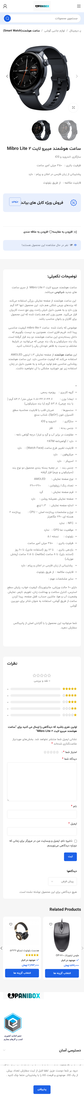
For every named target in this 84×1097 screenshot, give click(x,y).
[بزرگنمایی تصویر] (73, 107)
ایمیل (72, 824)
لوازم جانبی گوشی (54, 31)
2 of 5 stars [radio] (54, 752)
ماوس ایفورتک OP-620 (67, 955)
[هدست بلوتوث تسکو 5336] (22, 933)
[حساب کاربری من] (5, 6)
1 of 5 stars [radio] (57, 752)
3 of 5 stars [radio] (51, 752)
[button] (77, 76)
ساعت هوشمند (63, 355)
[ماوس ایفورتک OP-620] (62, 936)
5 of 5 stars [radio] (44, 752)
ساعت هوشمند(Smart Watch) (21, 31)
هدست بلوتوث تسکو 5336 (24, 950)
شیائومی (59, 292)
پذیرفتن (42, 1089)
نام (74, 806)
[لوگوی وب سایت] (42, 6)
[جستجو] (7, 18)
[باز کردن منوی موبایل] (79, 6)
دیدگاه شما (69, 759)
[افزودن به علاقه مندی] (50, 924)
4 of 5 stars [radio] (48, 752)
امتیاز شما (70, 752)
